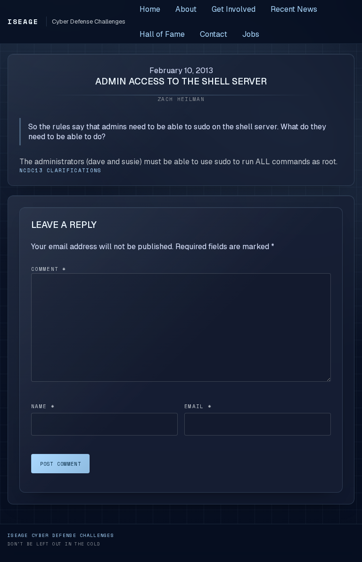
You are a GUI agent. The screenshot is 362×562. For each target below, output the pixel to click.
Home (150, 9)
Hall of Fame (162, 34)
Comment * (48, 269)
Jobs (250, 34)
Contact (213, 34)
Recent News (294, 9)
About (186, 9)
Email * (198, 406)
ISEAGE (23, 21)
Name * (43, 406)
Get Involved (233, 9)
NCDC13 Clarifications (60, 170)
